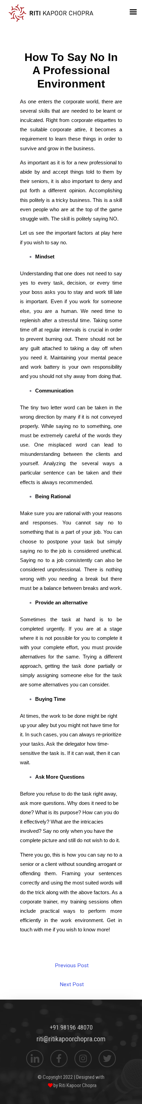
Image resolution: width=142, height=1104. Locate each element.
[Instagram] (83, 1058)
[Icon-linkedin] (34, 1058)
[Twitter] (107, 1058)
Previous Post (72, 965)
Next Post (72, 984)
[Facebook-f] (59, 1058)
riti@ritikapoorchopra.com (71, 1039)
